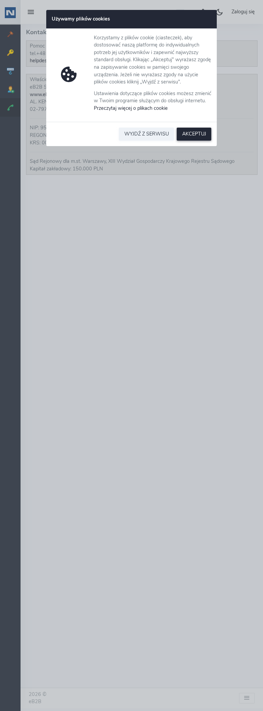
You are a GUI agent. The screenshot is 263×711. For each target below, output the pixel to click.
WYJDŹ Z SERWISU (146, 133)
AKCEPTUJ (194, 133)
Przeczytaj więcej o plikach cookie (131, 108)
